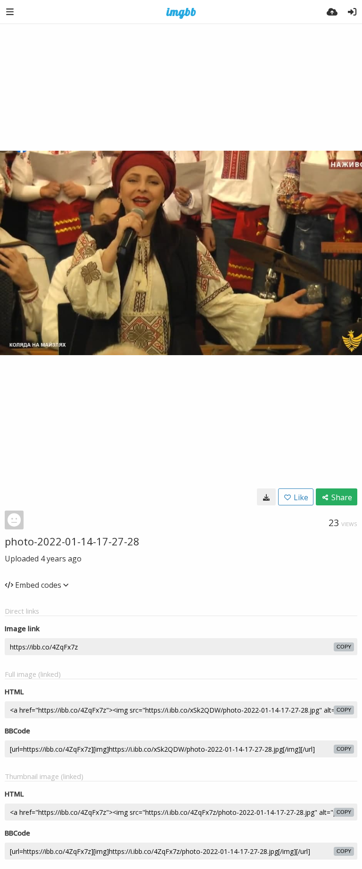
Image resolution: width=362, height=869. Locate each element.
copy (344, 647)
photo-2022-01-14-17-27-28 (72, 541)
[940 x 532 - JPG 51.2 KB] (266, 496)
